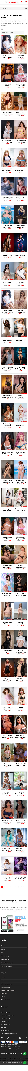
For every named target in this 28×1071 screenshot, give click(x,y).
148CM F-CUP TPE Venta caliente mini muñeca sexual (7, 849)
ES (25, 1058)
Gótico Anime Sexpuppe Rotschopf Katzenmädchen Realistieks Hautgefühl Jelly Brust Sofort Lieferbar (7, 85)
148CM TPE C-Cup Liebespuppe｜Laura (7, 594)
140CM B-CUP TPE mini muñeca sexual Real (7, 170)
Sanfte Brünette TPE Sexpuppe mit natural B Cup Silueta (20, 311)
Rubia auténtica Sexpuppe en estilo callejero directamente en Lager (7, 396)
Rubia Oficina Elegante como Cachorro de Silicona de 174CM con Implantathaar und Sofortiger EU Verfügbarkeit (20, 679)
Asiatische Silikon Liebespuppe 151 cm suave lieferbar (7, 481)
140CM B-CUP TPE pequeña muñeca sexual (21, 821)
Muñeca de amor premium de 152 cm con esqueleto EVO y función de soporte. (20, 170)
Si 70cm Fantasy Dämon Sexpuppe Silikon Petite (7, 736)
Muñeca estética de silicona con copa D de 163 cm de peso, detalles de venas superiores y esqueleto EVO (21, 198)
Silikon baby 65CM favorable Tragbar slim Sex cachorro (7, 368)
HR (2, 1058)
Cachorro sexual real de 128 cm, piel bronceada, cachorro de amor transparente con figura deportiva (7, 538)
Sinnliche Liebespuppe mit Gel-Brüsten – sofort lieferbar (20, 651)
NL (7, 1058)
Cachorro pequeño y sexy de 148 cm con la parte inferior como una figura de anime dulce (20, 509)
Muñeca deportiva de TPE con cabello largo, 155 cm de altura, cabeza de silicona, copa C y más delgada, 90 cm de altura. (7, 141)
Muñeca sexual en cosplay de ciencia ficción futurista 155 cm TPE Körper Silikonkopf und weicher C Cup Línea (20, 255)
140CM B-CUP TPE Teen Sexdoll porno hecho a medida (7, 821)
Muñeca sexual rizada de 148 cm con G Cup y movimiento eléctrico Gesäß (7, 566)
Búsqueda (26, 8)
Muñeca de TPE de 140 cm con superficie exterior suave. (7, 623)
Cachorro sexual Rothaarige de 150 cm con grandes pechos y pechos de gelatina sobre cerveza (20, 368)
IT (15, 1058)
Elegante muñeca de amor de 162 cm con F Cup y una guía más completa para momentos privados (20, 736)
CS (4, 1058)
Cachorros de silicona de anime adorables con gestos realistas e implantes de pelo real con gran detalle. (21, 424)
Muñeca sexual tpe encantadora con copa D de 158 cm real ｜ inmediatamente (7, 339)
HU (12, 1058)
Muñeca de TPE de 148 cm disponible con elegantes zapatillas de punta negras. (20, 594)
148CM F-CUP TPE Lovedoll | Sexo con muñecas (7, 878)
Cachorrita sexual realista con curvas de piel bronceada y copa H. (20, 141)
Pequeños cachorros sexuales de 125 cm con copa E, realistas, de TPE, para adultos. (20, 708)
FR (9, 1058)
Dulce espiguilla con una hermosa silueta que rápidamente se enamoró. (7, 283)
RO (22, 1058)
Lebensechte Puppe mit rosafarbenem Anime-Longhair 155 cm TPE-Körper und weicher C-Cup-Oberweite (20, 56)
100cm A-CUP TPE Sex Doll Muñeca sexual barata (7, 56)
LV (16, 1058)
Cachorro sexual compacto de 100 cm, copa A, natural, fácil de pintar (7, 311)
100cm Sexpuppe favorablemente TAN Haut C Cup (21, 85)
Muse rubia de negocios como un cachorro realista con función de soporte (20, 226)
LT (18, 1058)
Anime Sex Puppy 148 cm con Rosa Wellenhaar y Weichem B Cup (21, 453)
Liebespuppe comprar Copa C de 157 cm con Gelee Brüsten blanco (7, 679)
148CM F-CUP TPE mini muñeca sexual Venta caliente (20, 878)
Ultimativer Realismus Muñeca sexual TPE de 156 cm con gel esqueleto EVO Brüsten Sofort (20, 793)
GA (14, 1058)
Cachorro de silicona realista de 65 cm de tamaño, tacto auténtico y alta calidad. (20, 396)
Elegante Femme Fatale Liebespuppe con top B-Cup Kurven (7, 651)
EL (10, 1058)
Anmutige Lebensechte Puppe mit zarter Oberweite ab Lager (20, 623)
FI (8, 1058)
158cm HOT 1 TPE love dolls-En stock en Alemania (20, 849)
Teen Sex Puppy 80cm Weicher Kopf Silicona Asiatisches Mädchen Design (20, 481)
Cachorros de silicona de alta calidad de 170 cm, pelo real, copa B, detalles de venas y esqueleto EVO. (7, 255)
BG (1, 1058)
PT (20, 1058)
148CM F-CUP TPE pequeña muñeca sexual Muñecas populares (7, 708)
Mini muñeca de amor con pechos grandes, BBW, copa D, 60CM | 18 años (7, 113)
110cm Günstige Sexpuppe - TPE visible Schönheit (20, 538)
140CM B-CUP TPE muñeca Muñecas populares (21, 764)
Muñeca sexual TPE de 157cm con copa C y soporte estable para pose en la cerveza (7, 453)
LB (19, 1058)
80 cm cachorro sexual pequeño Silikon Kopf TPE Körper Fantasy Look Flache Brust (7, 226)
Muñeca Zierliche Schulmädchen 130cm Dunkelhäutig (21, 283)
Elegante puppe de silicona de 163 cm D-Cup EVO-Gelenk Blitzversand (7, 198)
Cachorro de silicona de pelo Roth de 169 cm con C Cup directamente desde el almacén (7, 764)
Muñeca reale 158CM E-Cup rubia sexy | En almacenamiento (7, 793)
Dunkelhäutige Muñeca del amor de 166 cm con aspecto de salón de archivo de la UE (7, 424)
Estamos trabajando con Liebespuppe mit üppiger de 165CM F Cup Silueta (20, 566)
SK (24, 1058)
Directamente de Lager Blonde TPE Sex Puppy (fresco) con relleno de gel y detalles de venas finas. (20, 339)
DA (5, 1058)
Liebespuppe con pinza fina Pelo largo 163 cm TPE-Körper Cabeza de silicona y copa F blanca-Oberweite (7, 509)
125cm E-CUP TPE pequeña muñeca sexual (21, 113)
